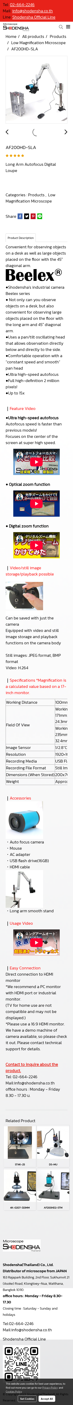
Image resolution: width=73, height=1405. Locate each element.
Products (36, 195)
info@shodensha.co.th (34, 1083)
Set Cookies (27, 1398)
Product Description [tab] (21, 238)
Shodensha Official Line (33, 17)
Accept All (47, 1398)
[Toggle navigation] (68, 27)
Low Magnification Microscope (30, 198)
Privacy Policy (50, 1387)
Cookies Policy (14, 1391)
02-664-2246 (25, 1077)
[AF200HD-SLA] (36, 90)
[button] (59, 27)
